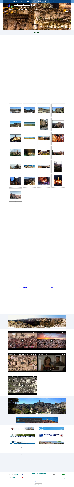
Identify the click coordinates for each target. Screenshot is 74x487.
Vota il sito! (63, 478)
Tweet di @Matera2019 (51, 259)
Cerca (64, 474)
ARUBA (14, 477)
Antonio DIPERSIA (16, 474)
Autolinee (52, 1)
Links (59, 1)
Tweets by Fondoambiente (51, 287)
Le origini (21, 1)
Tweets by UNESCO (22, 287)
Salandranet (15, 1)
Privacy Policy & (38, 473)
